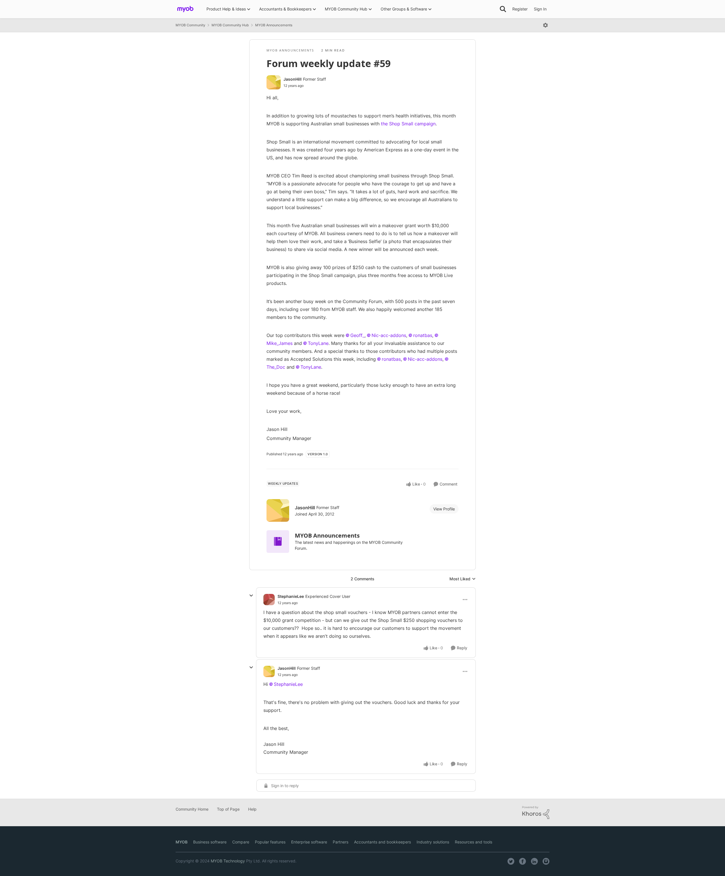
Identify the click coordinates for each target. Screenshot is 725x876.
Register (520, 9)
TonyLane (318, 343)
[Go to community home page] (185, 9)
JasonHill (292, 79)
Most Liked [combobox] (462, 579)
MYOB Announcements (273, 25)
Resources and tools (473, 842)
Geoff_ (357, 335)
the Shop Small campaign (408, 123)
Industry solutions (433, 842)
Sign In (540, 9)
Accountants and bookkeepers (382, 842)
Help (252, 809)
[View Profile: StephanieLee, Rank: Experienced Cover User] (269, 599)
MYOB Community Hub (230, 25)
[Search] (503, 9)
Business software (210, 842)
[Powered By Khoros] (535, 812)
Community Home (192, 809)
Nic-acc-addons (389, 335)
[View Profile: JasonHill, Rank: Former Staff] (273, 82)
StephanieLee (291, 596)
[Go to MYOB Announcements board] (277, 541)
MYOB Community (190, 25)
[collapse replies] (251, 595)
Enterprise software (309, 842)
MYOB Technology (228, 860)
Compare (240, 842)
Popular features (270, 842)
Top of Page (228, 809)
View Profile (444, 508)
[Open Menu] (545, 25)
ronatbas (422, 335)
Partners (340, 842)
